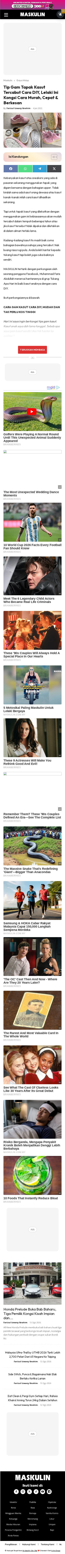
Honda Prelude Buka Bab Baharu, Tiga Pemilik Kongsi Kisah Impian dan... (29, 1313)
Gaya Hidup (22, 80)
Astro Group (55, 1551)
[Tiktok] (36, 1491)
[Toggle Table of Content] (52, 157)
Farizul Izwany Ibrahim (18, 108)
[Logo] (32, 14)
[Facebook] (16, 1491)
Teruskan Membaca (32, 349)
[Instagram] (22, 1491)
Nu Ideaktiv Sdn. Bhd (30, 1551)
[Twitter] (29, 1491)
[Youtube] (42, 1491)
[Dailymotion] (49, 1491)
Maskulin (7, 80)
